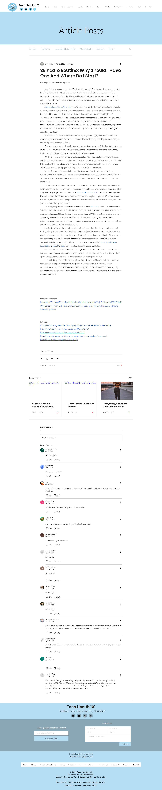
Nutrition (100, 49)
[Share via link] (57, 358)
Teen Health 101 (28, 5)
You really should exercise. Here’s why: (42, 405)
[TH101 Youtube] (26, 9)
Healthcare (45, 49)
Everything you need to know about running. (115, 405)
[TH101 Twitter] (21, 9)
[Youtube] (79, 715)
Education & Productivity (65, 49)
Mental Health (86, 49)
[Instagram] (85, 715)
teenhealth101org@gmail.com (81, 756)
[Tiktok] (90, 715)
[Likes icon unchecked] (47, 459)
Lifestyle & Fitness (47, 351)
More (111, 49)
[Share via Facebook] (41, 358)
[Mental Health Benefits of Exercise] (81, 391)
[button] (130, 49)
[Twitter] (73, 715)
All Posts (32, 49)
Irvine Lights (99, 782)
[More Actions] (120, 450)
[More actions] (120, 64)
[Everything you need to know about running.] (117, 391)
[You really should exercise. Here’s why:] (45, 391)
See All (130, 378)
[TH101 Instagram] (30, 9)
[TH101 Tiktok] (34, 9)
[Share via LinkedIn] (52, 358)
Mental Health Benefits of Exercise (81, 405)
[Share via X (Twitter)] (47, 358)
